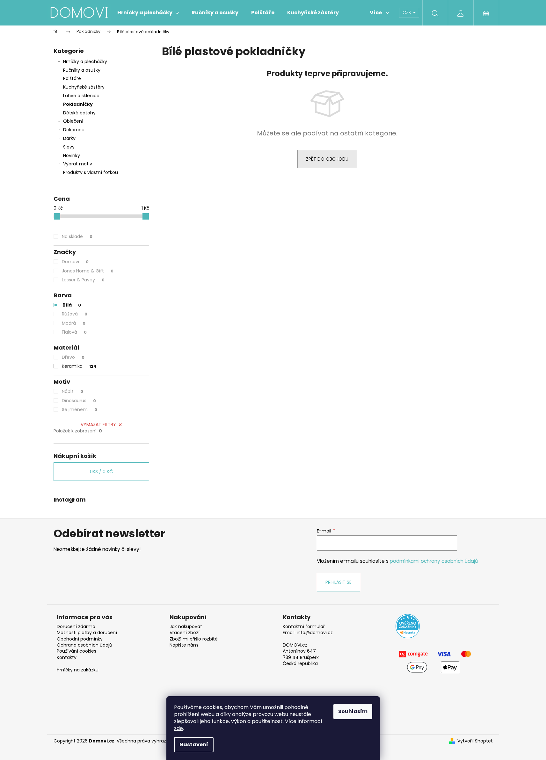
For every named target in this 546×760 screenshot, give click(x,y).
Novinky (71, 155)
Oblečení (73, 121)
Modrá (73, 323)
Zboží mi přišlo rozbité (194, 639)
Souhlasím (353, 711)
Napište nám (184, 645)
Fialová (74, 332)
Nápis (72, 391)
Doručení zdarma (76, 627)
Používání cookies (76, 651)
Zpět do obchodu (327, 159)
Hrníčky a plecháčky (85, 61)
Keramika (79, 366)
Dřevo (73, 357)
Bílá (71, 305)
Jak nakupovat (186, 627)
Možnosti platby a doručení (87, 633)
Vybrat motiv (77, 164)
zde (178, 728)
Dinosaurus (79, 400)
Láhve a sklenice (81, 95)
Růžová (74, 314)
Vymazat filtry (98, 424)
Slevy (69, 147)
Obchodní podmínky (80, 639)
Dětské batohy (79, 113)
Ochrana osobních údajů (84, 645)
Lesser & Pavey (83, 280)
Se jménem (79, 409)
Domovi (75, 261)
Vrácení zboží (185, 633)
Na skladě (77, 236)
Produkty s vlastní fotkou (90, 172)
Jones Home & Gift (87, 271)
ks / (101, 471)
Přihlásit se (338, 582)
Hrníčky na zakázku (77, 670)
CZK (407, 12)
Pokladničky (78, 104)
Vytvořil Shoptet (475, 741)
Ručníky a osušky (81, 70)
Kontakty (66, 658)
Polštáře (72, 78)
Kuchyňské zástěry (84, 87)
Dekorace (73, 130)
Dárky (69, 138)
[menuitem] (148, 12)
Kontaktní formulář (304, 627)
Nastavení (193, 744)
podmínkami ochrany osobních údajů (434, 561)
